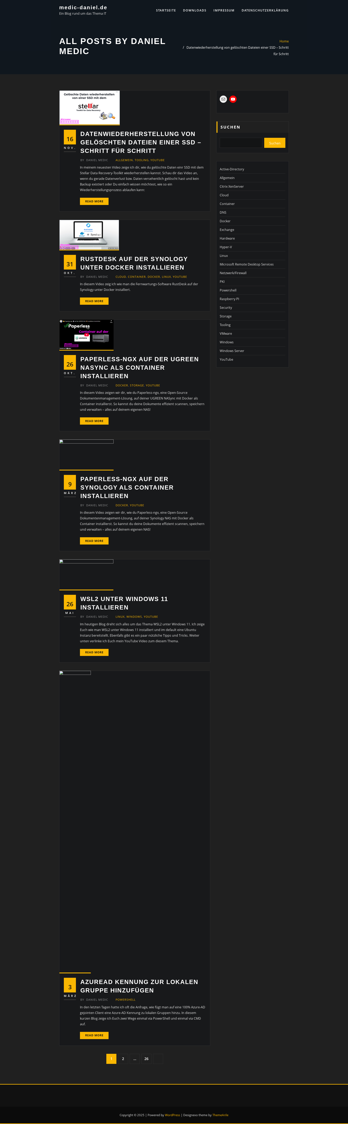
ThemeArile (220, 1115)
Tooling (142, 160)
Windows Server (232, 351)
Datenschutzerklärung (265, 10)
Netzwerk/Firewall (233, 273)
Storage (137, 385)
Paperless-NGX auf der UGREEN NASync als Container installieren (139, 367)
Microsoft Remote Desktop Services (247, 264)
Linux (166, 277)
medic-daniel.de (83, 7)
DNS (223, 212)
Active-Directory (232, 169)
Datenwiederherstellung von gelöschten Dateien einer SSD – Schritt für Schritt (140, 142)
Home (284, 41)
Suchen (230, 127)
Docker (154, 277)
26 (146, 1058)
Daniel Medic (94, 160)
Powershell (126, 1000)
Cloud (121, 277)
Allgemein (124, 160)
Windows (134, 617)
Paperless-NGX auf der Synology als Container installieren (127, 487)
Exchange (227, 229)
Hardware (227, 238)
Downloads (194, 10)
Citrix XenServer (232, 186)
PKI (222, 281)
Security (226, 307)
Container (137, 277)
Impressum (224, 10)
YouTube (157, 160)
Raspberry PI (229, 299)
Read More (94, 201)
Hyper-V (226, 247)
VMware (226, 333)
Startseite (166, 10)
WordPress (172, 1115)
